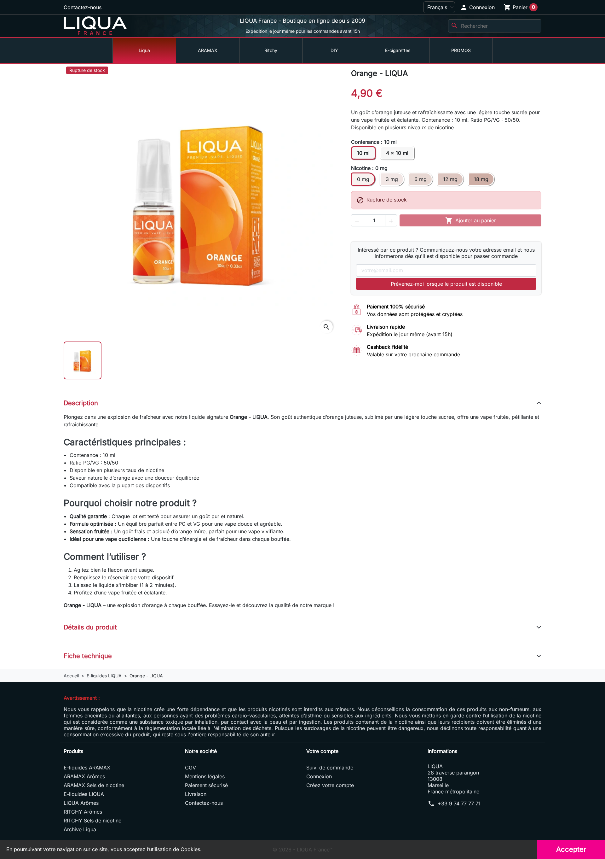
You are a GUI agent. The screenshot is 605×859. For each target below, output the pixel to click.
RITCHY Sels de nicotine (92, 820)
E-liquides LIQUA (84, 794)
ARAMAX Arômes (84, 776)
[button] (477, 7)
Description (81, 403)
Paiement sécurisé (206, 785)
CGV (190, 767)
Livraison (195, 794)
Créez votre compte (330, 785)
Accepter (571, 849)
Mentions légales (205, 776)
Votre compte (322, 751)
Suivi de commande (329, 767)
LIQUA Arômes (81, 803)
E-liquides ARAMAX (87, 767)
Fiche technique (88, 656)
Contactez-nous (82, 7)
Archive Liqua (80, 829)
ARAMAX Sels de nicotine (94, 785)
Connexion (319, 776)
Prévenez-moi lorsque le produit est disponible (446, 284)
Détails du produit (90, 627)
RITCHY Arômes (83, 812)
